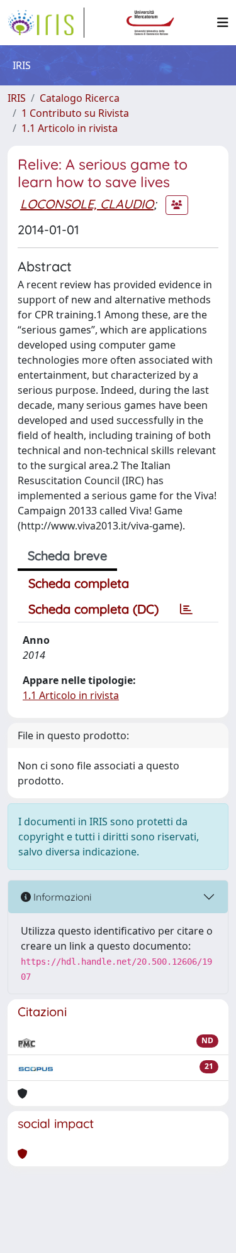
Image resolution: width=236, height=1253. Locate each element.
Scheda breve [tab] (67, 555)
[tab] (186, 609)
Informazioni (61, 897)
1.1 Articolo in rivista (69, 128)
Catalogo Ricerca (80, 98)
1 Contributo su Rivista (75, 113)
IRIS (17, 98)
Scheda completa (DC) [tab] (93, 609)
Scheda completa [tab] (78, 583)
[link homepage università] (150, 23)
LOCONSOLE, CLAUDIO (87, 204)
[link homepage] (46, 23)
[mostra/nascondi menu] (222, 22)
